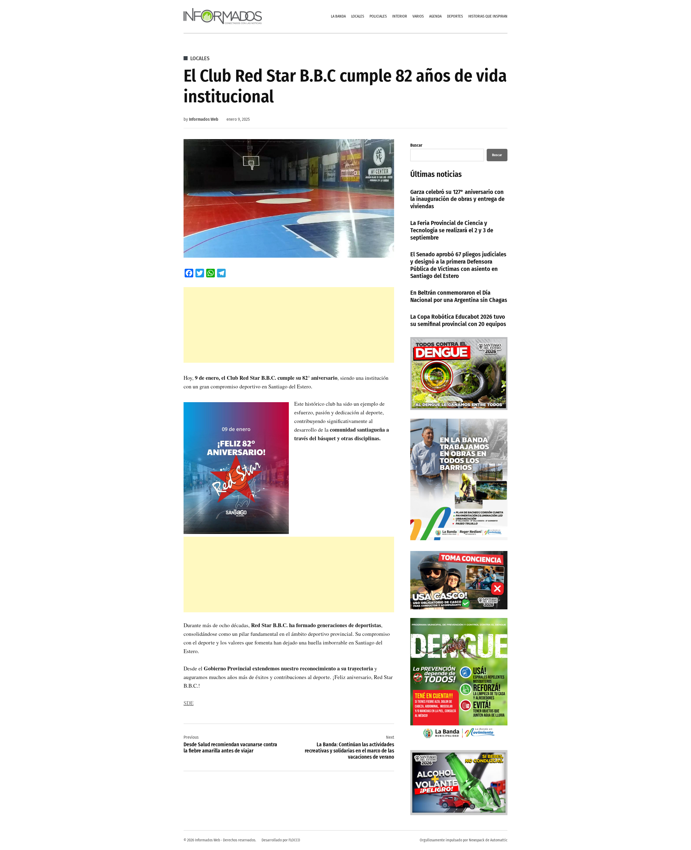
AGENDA (435, 16)
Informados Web (203, 119)
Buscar (416, 145)
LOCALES (357, 16)
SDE (189, 703)
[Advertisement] (289, 325)
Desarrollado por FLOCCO (281, 840)
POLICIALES (378, 16)
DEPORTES (455, 16)
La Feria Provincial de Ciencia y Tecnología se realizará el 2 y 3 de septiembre (451, 230)
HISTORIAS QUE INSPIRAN (487, 16)
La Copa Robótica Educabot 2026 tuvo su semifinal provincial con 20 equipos (458, 320)
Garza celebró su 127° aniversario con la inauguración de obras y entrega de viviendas (457, 199)
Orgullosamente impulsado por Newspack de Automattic (463, 840)
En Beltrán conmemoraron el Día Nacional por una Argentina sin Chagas (458, 296)
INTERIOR (399, 16)
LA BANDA (338, 16)
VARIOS (418, 16)
